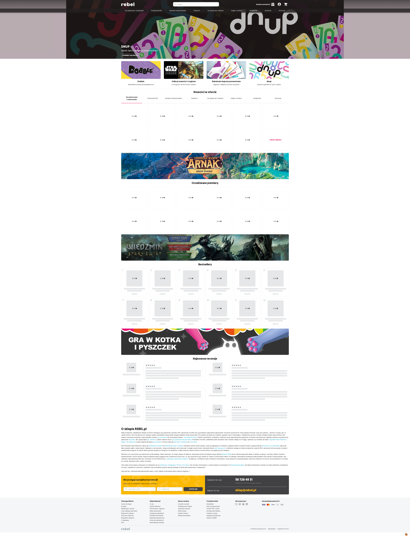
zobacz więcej (275, 140)
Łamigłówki (253, 11)
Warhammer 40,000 (155, 446)
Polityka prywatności (258, 529)
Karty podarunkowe (213, 506)
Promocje (282, 11)
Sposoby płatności (127, 516)
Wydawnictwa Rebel (237, 465)
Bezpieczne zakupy (127, 513)
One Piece (193, 442)
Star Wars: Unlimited (180, 442)
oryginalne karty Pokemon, (278, 440)
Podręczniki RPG (156, 11)
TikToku (178, 465)
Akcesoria (268, 11)
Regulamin (272, 529)
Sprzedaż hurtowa (184, 509)
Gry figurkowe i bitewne (216, 11)
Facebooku (163, 465)
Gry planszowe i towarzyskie (134, 11)
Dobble (141, 81)
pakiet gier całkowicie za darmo (177, 459)
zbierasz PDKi (226, 454)
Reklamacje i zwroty (127, 509)
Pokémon (197, 11)
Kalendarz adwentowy (157, 518)
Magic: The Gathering (128, 442)
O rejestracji (125, 520)
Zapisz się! (193, 489)
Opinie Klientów (155, 506)
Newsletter (210, 504)
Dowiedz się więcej (129, 55)
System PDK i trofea (213, 509)
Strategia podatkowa (213, 516)
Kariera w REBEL (212, 518)
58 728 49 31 (244, 480)
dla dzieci (132, 440)
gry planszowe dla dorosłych (182, 440)
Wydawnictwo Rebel (185, 506)
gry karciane (157, 442)
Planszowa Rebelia (184, 516)
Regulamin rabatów (127, 518)
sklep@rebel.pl (245, 490)
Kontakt (123, 506)
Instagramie (172, 465)
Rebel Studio (182, 511)
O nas (152, 504)
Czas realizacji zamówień (129, 511)
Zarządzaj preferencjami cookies (406, 534)
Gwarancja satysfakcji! (157, 513)
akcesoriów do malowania (270, 446)
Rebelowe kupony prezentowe (226, 81)
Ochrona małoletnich (157, 520)
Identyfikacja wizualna (157, 522)
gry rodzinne (151, 440)
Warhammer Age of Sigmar (174, 446)
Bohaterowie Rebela (156, 516)
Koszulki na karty (183, 504)
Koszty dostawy (126, 504)
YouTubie (186, 465)
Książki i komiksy (236, 11)
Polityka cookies (212, 513)
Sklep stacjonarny (155, 511)
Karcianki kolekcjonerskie (177, 11)
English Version (183, 513)
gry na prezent (162, 437)
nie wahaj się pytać (190, 437)
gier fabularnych (220, 448)
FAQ (122, 522)
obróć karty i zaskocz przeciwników (139, 50)
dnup (125, 47)
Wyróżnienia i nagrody (157, 509)
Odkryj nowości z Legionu (184, 81)
